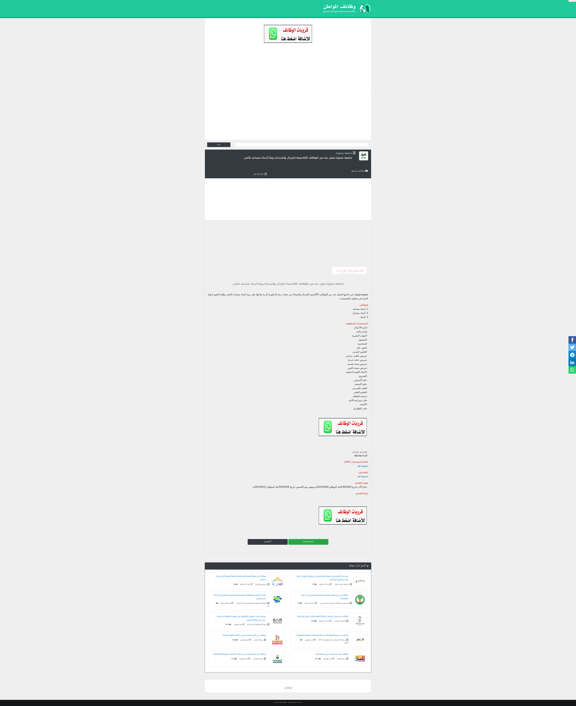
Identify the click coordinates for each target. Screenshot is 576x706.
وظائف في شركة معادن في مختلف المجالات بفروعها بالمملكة (239, 654)
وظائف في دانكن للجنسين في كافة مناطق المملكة (244, 635)
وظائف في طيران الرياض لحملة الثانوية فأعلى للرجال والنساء (322, 617)
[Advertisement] (288, 70)
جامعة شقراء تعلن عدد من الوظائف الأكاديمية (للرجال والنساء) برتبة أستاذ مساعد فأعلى (288, 284)
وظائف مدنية (358, 171)
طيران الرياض (340, 621)
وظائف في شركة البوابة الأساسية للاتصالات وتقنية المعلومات (321, 635)
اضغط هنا (308, 542)
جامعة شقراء (344, 153)
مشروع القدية (261, 585)
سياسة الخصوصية (295, 702)
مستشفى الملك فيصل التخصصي (335, 603)
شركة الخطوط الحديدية (257, 625)
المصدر (267, 542)
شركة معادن (258, 659)
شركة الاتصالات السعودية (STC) (332, 640)
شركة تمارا (341, 659)
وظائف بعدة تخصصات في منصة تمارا (332, 654)
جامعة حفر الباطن (342, 585)
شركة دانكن (258, 640)
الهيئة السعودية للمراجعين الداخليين (251, 603)
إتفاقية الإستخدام (280, 702)
